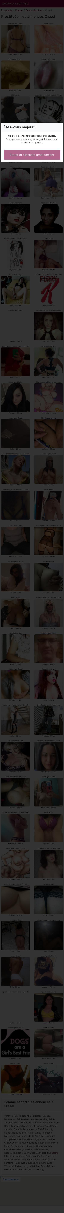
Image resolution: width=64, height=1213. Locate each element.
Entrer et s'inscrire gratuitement (32, 155)
